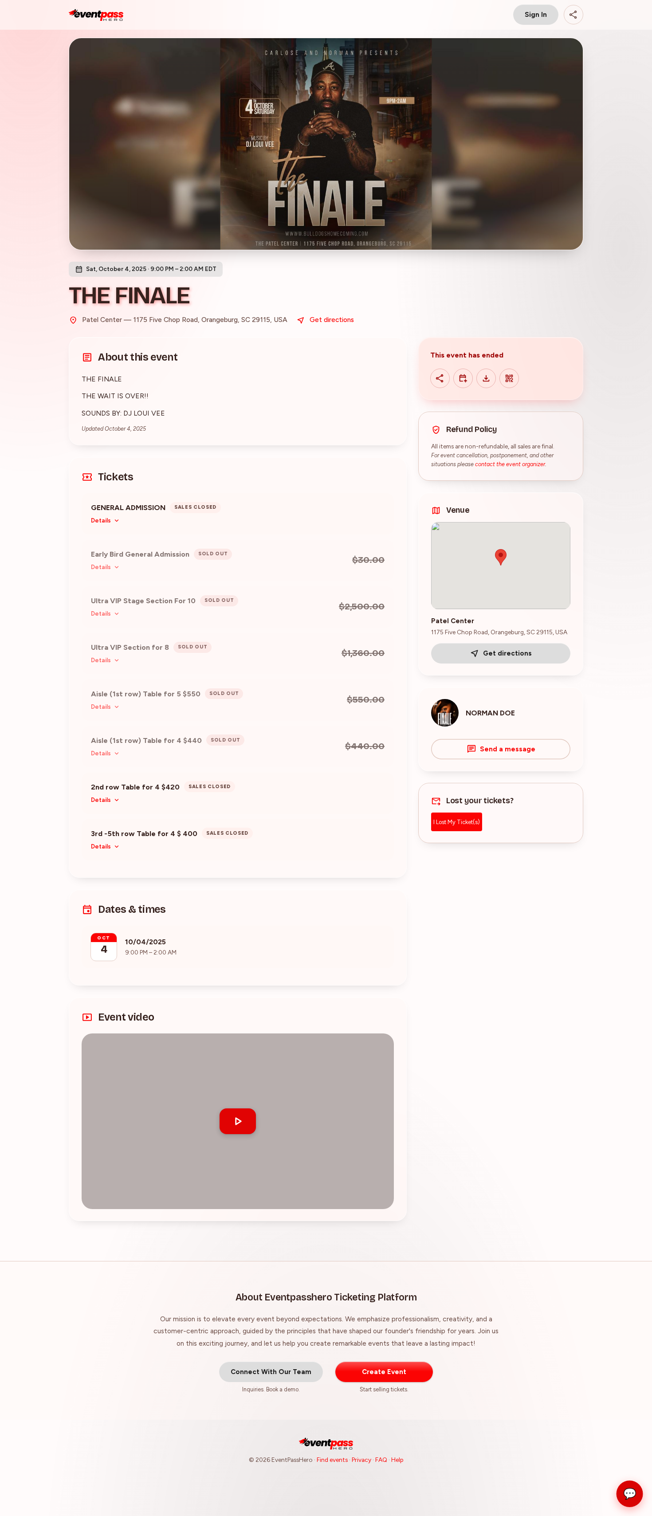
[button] (238, 1121)
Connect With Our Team (271, 1372)
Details (101, 520)
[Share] (573, 14)
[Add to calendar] (463, 378)
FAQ (381, 1459)
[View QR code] (509, 378)
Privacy (361, 1459)
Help (397, 1459)
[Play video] (238, 1121)
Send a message (507, 749)
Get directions (332, 319)
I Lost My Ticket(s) (456, 822)
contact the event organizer (510, 464)
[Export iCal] (486, 378)
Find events (332, 1459)
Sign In (536, 15)
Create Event (384, 1372)
